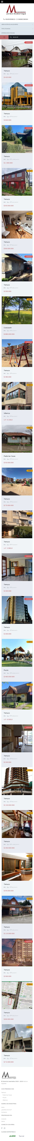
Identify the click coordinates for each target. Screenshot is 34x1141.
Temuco (7, 71)
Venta (3, 1121)
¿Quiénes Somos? (6, 1110)
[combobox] (17, 24)
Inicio (2, 1107)
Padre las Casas (9, 456)
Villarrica (7, 413)
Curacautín (8, 328)
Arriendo (3, 1119)
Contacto (4, 1112)
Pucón (6, 670)
